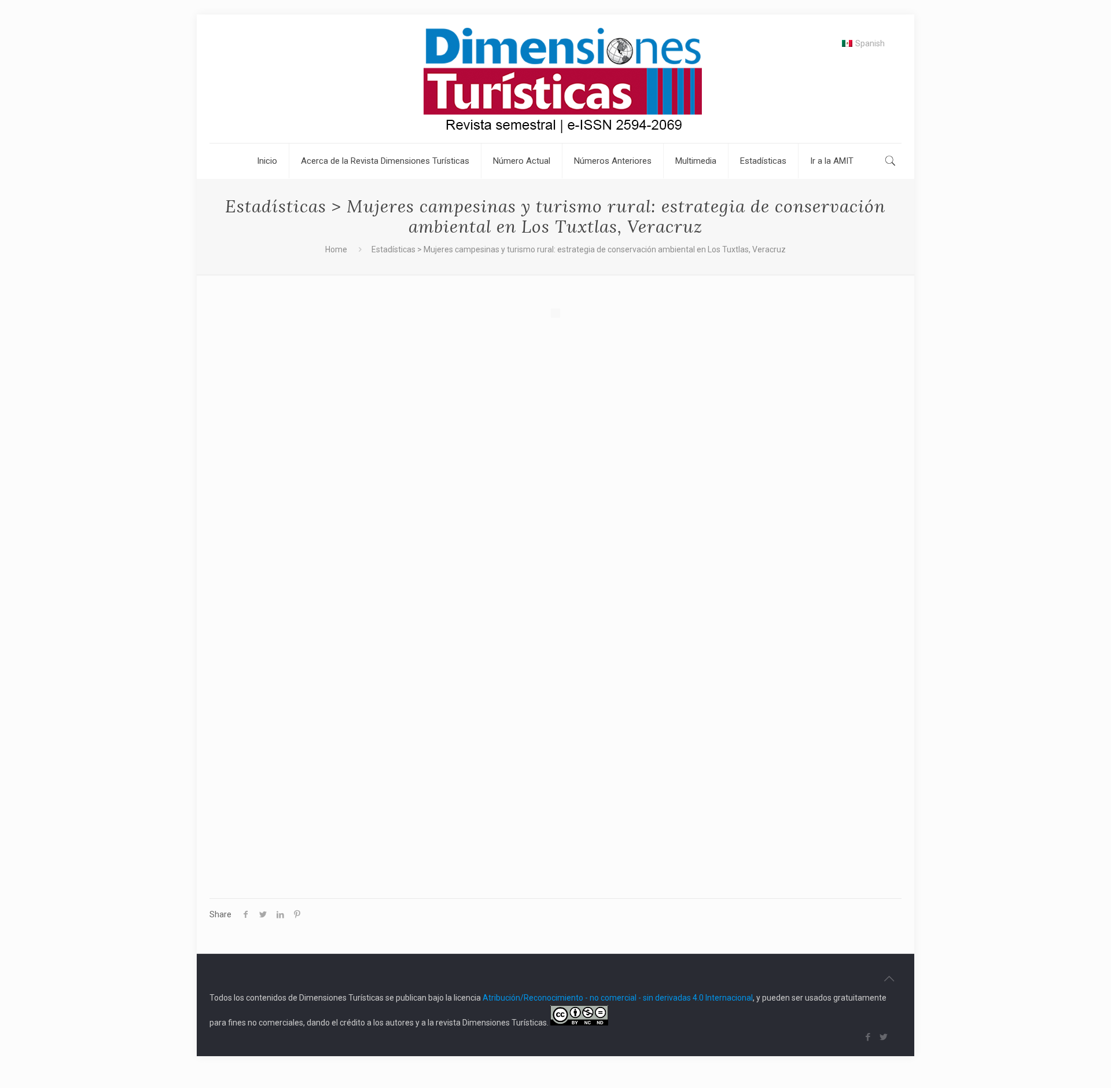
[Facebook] (868, 1037)
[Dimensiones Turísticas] (555, 78)
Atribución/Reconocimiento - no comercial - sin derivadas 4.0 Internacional (618, 997)
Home (336, 249)
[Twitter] (884, 1037)
